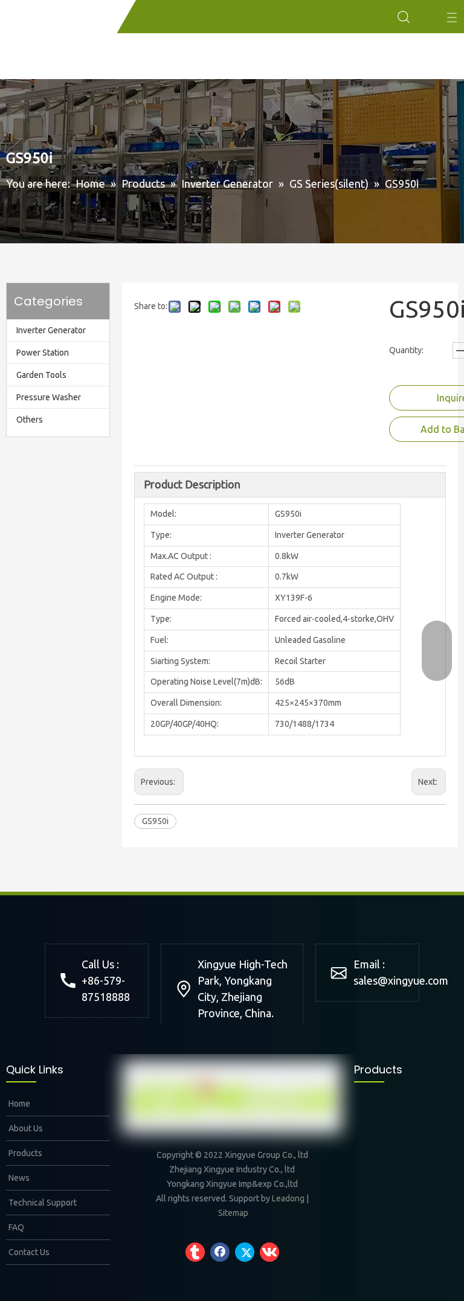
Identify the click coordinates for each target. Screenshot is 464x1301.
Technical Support (42, 1202)
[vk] (269, 1252)
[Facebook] (220, 1252)
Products (24, 1153)
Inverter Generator (51, 330)
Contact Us (28, 1252)
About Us (25, 1128)
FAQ (15, 1227)
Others (29, 419)
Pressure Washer (48, 397)
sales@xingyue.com (400, 980)
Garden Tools (41, 375)
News (18, 1178)
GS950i (155, 821)
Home (18, 1103)
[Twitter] (244, 1252)
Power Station (42, 352)
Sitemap (233, 1213)
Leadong (288, 1198)
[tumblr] (195, 1252)
